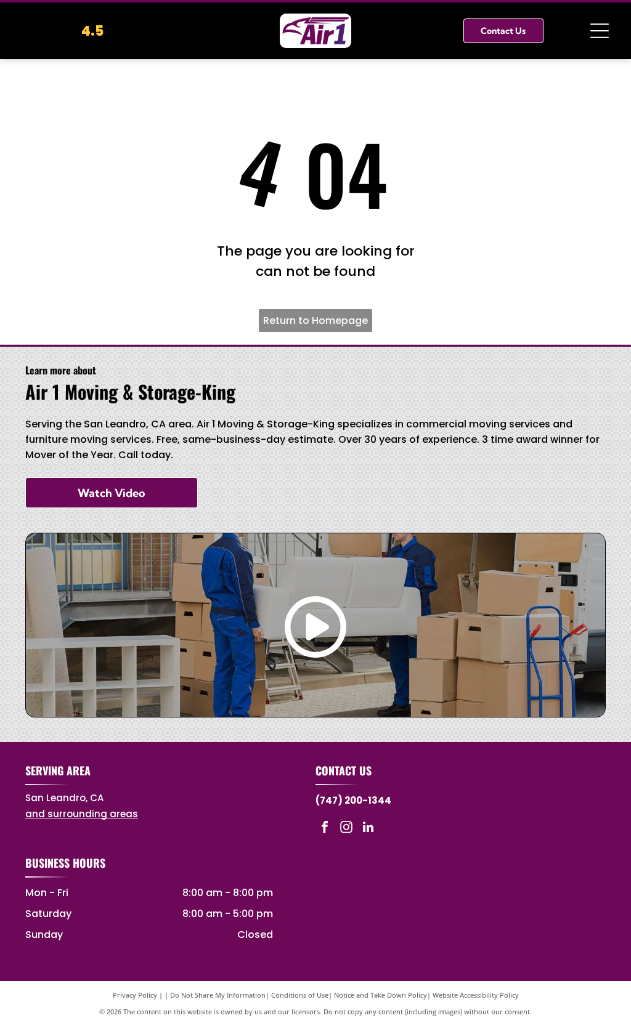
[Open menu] (599, 31)
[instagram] (346, 828)
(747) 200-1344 (353, 800)
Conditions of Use (299, 995)
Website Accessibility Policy (476, 995)
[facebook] (325, 828)
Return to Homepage (315, 320)
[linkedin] (368, 828)
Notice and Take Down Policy (380, 995)
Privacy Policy (135, 995)
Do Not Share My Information (218, 995)
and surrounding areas (81, 813)
